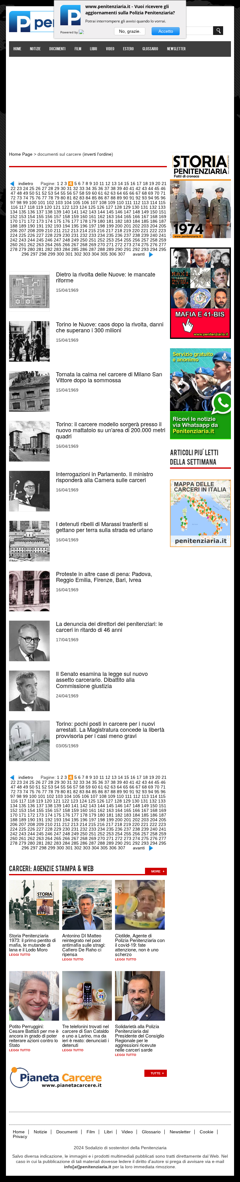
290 (118, 249)
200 (118, 225)
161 (92, 216)
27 (44, 188)
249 (75, 239)
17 (139, 183)
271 (110, 244)
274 (136, 244)
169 (162, 216)
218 (118, 230)
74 (25, 197)
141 (75, 211)
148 (136, 211)
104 (68, 202)
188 (14, 225)
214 (83, 230)
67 (138, 193)
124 (83, 207)
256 (136, 239)
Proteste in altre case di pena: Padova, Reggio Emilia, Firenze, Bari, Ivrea (104, 576)
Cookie (206, 1132)
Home (17, 49)
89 (119, 197)
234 (101, 235)
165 (127, 216)
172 (31, 221)
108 (103, 202)
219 (127, 230)
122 (65, 207)
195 (75, 225)
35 (94, 188)
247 (57, 239)
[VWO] (85, 32)
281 (40, 249)
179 (92, 221)
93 (144, 197)
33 (81, 188)
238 (136, 235)
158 (66, 216)
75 (31, 197)
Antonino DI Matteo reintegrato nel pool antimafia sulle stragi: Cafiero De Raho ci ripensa (83, 944)
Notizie (35, 49)
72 (13, 197)
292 (136, 249)
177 (75, 221)
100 (33, 202)
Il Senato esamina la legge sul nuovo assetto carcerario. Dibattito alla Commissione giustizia (102, 679)
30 (63, 188)
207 (22, 230)
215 (92, 230)
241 (162, 235)
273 (127, 244)
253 (110, 239)
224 (14, 235)
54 (56, 193)
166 (136, 216)
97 (12, 202)
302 (78, 254)
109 (111, 202)
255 (127, 239)
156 (48, 216)
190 (31, 225)
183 (127, 221)
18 (145, 183)
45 (156, 188)
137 (40, 211)
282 (48, 249)
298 (43, 254)
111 (128, 202)
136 (31, 211)
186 (154, 221)
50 (31, 193)
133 (162, 207)
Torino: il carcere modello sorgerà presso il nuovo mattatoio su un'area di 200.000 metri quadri (110, 430)
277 (162, 244)
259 (162, 239)
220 (136, 230)
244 (31, 239)
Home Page (20, 154)
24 (25, 188)
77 (44, 197)
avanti (139, 254)
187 (162, 221)
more (156, 871)
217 (109, 230)
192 (48, 225)
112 (136, 202)
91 (131, 197)
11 (101, 183)
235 (110, 235)
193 (57, 225)
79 (56, 197)
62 (106, 193)
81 (69, 197)
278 (14, 249)
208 (31, 230)
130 (135, 207)
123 (74, 207)
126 (100, 207)
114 (153, 202)
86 (100, 197)
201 (127, 225)
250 (84, 239)
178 (84, 221)
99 (25, 202)
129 (127, 207)
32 (75, 188)
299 (51, 254)
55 (63, 193)
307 (121, 254)
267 (75, 244)
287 (92, 249)
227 (40, 235)
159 (75, 216)
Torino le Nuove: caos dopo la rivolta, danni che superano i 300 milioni (109, 327)
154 (31, 216)
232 (84, 235)
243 (22, 239)
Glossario (150, 49)
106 (85, 202)
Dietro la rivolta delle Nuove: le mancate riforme (105, 277)
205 (162, 225)
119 (39, 207)
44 (150, 188)
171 (22, 221)
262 (31, 244)
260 (14, 244)
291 (127, 249)
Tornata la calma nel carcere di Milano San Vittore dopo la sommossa (109, 377)
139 (57, 211)
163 (110, 216)
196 (84, 225)
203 (145, 225)
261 (22, 244)
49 (25, 193)
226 (31, 235)
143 (92, 211)
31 (69, 188)
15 (126, 183)
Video (110, 49)
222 (153, 230)
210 (48, 230)
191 (40, 225)
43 (144, 188)
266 (66, 244)
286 (84, 249)
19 (151, 183)
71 (163, 193)
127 (109, 207)
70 (156, 193)
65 (125, 193)
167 (145, 216)
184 (136, 221)
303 (86, 254)
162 (101, 216)
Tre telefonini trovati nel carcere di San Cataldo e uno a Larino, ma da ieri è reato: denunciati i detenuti (85, 1035)
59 (88, 193)
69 (150, 193)
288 (101, 249)
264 (48, 244)
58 (81, 193)
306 (113, 254)
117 (22, 207)
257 (145, 239)
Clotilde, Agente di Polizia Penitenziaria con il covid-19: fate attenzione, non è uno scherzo (140, 944)
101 (41, 202)
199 (110, 225)
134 (14, 211)
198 (101, 225)
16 (132, 183)
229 (57, 235)
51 (38, 193)
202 (136, 225)
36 (100, 188)
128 (118, 207)
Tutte (156, 1073)
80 (63, 197)
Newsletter (176, 49)
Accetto (165, 31)
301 (69, 254)
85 (94, 197)
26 (38, 188)
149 (145, 211)
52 (44, 193)
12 (107, 183)
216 (101, 230)
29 (56, 188)
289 (110, 249)
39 (119, 188)
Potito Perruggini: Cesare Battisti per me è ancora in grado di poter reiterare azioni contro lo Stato (33, 1035)
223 (162, 230)
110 (120, 202)
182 (118, 221)
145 (110, 211)
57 (75, 193)
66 (131, 193)
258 (154, 239)
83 (81, 197)
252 (101, 239)
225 (22, 235)
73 (19, 197)
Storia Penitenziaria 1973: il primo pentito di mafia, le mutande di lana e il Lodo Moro (32, 942)
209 (40, 230)
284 (66, 249)
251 (92, 239)
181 (110, 221)
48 (19, 193)
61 (100, 193)
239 (145, 235)
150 (154, 211)
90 (125, 197)
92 (138, 197)
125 (92, 207)
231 (75, 235)
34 (88, 188)
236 (118, 235)
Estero (128, 49)
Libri (93, 49)
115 (162, 202)
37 (106, 188)
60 (94, 193)
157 (57, 216)
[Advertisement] (120, 100)
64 (119, 193)
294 (154, 249)
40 (125, 188)
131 (144, 207)
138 (48, 211)
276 (154, 244)
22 (13, 188)
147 (127, 211)
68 (144, 193)
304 (95, 254)
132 (153, 207)
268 (84, 244)
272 (118, 244)
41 (131, 188)
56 (69, 193)
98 (19, 202)
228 (48, 235)
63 (113, 193)
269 (92, 244)
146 (118, 211)
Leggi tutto (19, 954)
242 (14, 239)
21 (164, 183)
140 (66, 211)
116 (14, 207)
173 (40, 221)
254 (118, 239)
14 (120, 183)
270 (101, 244)
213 (74, 230)
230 (66, 235)
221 (144, 230)
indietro (25, 183)
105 (76, 202)
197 (92, 225)
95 (156, 197)
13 (114, 183)
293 (145, 249)
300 (60, 254)
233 (92, 235)
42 (138, 188)
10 (95, 183)
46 (163, 188)
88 (113, 197)
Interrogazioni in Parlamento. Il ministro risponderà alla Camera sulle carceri (104, 477)
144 (101, 211)
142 (84, 211)
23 (19, 188)
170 (14, 221)
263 (40, 244)
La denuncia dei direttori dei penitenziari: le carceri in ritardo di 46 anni (109, 626)
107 (94, 202)
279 (22, 249)
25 (31, 188)
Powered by (69, 32)
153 (22, 216)
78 (50, 197)
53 (50, 193)
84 (88, 197)
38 (113, 188)
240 (154, 235)
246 (48, 239)
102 (50, 202)
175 (57, 221)
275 (145, 244)
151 (162, 211)
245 (40, 239)
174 (48, 221)
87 (106, 197)
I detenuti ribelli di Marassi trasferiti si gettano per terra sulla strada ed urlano (104, 527)
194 (66, 225)
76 (38, 197)
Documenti (57, 49)
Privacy (20, 1136)
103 (59, 202)
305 (104, 254)
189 (22, 225)
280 (31, 249)
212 (66, 230)
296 (25, 254)
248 (66, 239)
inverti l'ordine (98, 154)
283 (57, 249)
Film (78, 49)
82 (75, 197)
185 (145, 221)
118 (31, 207)
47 (13, 193)
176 (66, 221)
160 (84, 216)
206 (14, 230)
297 (34, 254)
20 (157, 183)
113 (145, 202)
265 (57, 244)
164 (118, 216)
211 (57, 230)
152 (14, 216)
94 (150, 197)
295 (162, 249)
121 (57, 207)
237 (127, 235)
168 (154, 216)
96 (163, 197)
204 (154, 225)
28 (50, 188)
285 (75, 249)
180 (101, 221)
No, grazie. (130, 31)
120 (48, 207)
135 (22, 211)
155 (40, 216)
